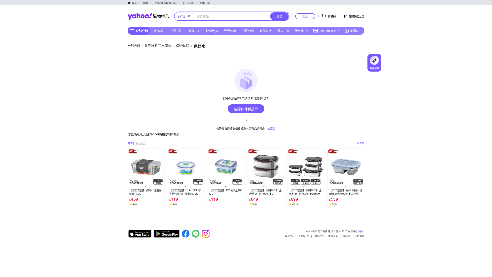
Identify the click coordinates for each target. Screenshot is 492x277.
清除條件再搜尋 (246, 108)
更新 (361, 231)
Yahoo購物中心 (149, 16)
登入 (305, 16)
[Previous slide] (130, 167)
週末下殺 (283, 30)
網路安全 (333, 236)
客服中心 (290, 236)
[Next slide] (161, 167)
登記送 (176, 30)
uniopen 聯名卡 (329, 30)
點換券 (158, 30)
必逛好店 (265, 30)
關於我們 (304, 236)
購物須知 (319, 236)
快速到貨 (212, 30)
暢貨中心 (194, 30)
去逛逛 (272, 128)
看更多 (299, 30)
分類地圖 (359, 236)
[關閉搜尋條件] (189, 16)
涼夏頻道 (248, 30)
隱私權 (346, 236)
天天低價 (230, 30)
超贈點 (354, 30)
